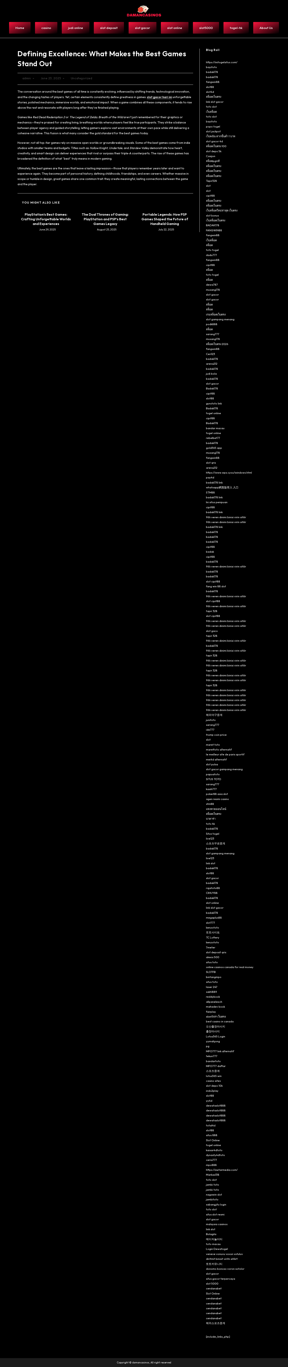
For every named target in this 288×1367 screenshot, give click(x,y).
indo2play (212, 1090)
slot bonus (212, 215)
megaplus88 (214, 917)
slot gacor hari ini (159, 97)
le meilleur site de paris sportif (225, 754)
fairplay (211, 1011)
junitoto (211, 720)
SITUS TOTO (213, 779)
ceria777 (211, 1160)
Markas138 (212, 1174)
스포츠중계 (213, 1071)
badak (210, 551)
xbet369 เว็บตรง (216, 1016)
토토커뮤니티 (214, 1264)
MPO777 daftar (216, 1066)
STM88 (210, 492)
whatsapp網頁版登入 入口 (222, 487)
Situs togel (212, 833)
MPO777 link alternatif (220, 1051)
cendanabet (214, 1288)
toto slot (211, 106)
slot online (212, 902)
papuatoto (213, 774)
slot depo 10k (214, 1085)
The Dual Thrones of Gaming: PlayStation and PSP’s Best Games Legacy (105, 219)
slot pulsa (212, 764)
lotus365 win (214, 1076)
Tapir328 (211, 180)
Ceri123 (210, 354)
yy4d (209, 1100)
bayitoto (211, 67)
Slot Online (213, 1140)
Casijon (210, 156)
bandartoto (213, 1061)
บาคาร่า (210, 818)
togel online (213, 413)
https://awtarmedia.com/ (222, 1169)
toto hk (210, 823)
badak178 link (214, 482)
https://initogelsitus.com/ (221, 62)
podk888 (211, 324)
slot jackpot (213, 131)
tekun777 (211, 1056)
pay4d (210, 477)
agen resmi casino (217, 799)
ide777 (210, 729)
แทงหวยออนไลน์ (216, 809)
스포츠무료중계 (215, 843)
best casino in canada (220, 1021)
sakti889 (211, 991)
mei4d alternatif (216, 759)
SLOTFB (211, 972)
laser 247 (211, 987)
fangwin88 (212, 82)
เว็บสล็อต (211, 111)
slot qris (211, 462)
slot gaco (212, 631)
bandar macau (215, 428)
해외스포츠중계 (215, 1323)
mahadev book (215, 1006)
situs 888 (211, 1135)
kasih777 (211, 789)
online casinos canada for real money (229, 967)
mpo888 (211, 1165)
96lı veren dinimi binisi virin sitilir (226, 517)
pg (207, 1046)
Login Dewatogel (217, 1249)
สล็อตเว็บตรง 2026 (217, 344)
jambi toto (212, 1184)
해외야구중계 (214, 714)
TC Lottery (212, 937)
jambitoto (212, 1199)
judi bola (211, 373)
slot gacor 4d (214, 141)
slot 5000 (212, 1283)
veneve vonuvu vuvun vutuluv (224, 1254)
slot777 (210, 922)
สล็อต (209, 245)
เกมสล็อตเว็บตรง (216, 314)
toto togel (212, 250)
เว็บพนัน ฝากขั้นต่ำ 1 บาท (220, 136)
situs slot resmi (215, 1214)
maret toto (213, 744)
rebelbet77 (213, 438)
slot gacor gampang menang (224, 769)
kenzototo (212, 927)
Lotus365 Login (215, 1036)
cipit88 (210, 195)
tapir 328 (211, 611)
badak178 (212, 72)
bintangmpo (213, 977)
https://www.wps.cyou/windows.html (229, 472)
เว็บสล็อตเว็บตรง (215, 220)
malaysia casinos (216, 1224)
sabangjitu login (216, 1204)
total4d (210, 1125)
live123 (210, 838)
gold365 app (214, 447)
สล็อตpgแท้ (213, 161)
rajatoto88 (213, 888)
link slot (210, 863)
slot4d (210, 91)
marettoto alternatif (219, 749)
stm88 (210, 803)
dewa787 (212, 284)
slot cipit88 (213, 581)
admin (26, 78)
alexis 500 (212, 957)
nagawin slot (214, 1194)
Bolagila (211, 1234)
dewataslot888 (216, 1105)
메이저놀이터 (214, 1239)
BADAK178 (212, 225)
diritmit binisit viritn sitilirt (222, 1258)
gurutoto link (214, 403)
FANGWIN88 (214, 230)
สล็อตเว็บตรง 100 (216, 146)
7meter (210, 947)
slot (208, 185)
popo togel (213, 126)
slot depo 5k (213, 151)
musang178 (213, 289)
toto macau (213, 1244)
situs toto (212, 962)
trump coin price (216, 734)
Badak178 (212, 388)
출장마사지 (213, 1031)
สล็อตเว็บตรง (213, 96)
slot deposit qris (216, 952)
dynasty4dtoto (215, 1155)
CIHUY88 (212, 892)
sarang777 (212, 334)
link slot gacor (214, 101)
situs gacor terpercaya (220, 1278)
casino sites (213, 1080)
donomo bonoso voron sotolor (225, 1268)
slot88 (210, 87)
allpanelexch (214, 1001)
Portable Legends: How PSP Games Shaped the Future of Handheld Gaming (164, 219)
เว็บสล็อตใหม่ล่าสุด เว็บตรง (221, 210)
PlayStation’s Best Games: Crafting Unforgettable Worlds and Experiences (46, 219)
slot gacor (212, 294)
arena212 (211, 363)
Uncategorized (81, 78)
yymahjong (213, 1041)
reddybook (213, 996)
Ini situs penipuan (216, 502)
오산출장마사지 (215, 1026)
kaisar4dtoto (214, 1150)
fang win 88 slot (216, 586)
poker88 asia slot (217, 794)
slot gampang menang (220, 319)
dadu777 (211, 255)
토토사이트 (213, 932)
